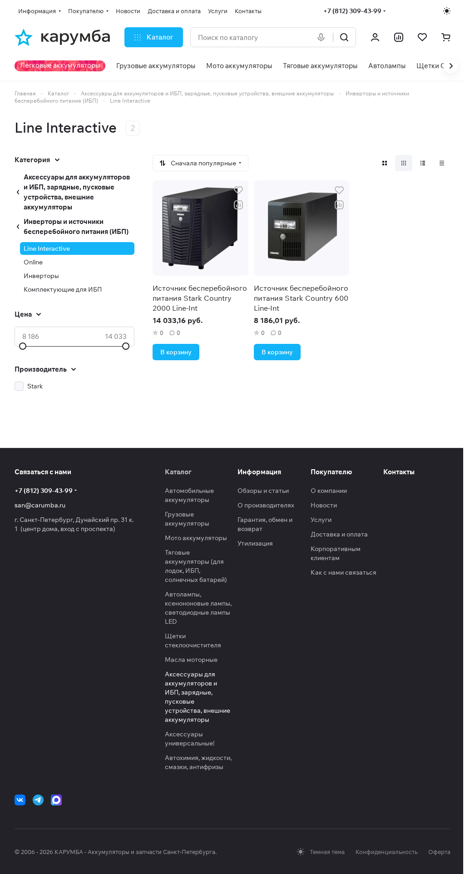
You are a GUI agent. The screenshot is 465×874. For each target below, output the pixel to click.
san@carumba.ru (40, 505)
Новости (324, 505)
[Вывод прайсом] (441, 163)
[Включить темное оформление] (446, 11)
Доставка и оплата (339, 534)
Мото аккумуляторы (196, 538)
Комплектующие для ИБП (63, 289)
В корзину (176, 352)
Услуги (321, 520)
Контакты (399, 471)
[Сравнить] (238, 204)
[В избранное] (238, 190)
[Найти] (344, 37)
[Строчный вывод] (422, 163)
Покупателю (331, 471)
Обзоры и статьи (263, 491)
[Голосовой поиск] (323, 37)
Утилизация (255, 543)
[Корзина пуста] (445, 37)
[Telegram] (38, 800)
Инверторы (41, 276)
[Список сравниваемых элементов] (398, 37)
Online (33, 262)
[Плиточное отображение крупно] (384, 163)
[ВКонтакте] (20, 800)
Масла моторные (191, 660)
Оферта (439, 851)
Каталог (178, 471)
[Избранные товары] (422, 37)
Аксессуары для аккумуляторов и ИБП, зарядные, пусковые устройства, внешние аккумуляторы (77, 192)
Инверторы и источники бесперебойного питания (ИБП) (76, 226)
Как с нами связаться (343, 572)
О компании (329, 491)
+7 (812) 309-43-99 (352, 11)
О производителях (265, 505)
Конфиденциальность (386, 851)
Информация (259, 471)
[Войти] (375, 37)
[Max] (56, 800)
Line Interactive (47, 248)
